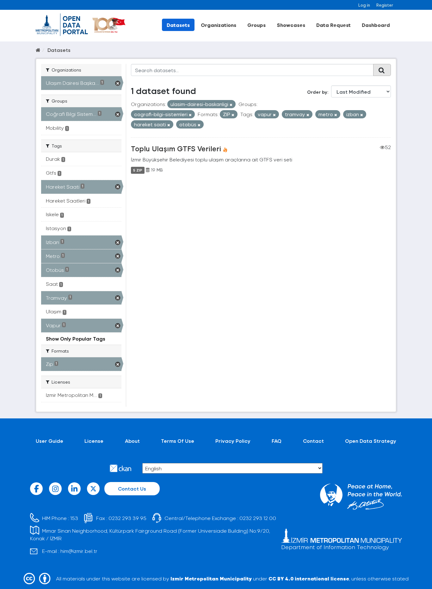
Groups (256, 25)
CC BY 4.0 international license (308, 578)
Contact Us (132, 488)
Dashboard (376, 25)
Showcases (291, 25)
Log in (364, 5)
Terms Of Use (177, 440)
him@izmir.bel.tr (78, 551)
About (132, 440)
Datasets (178, 25)
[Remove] (231, 104)
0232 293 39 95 (127, 518)
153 (74, 518)
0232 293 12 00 (257, 518)
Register (384, 5)
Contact (313, 440)
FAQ (276, 440)
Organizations (218, 25)
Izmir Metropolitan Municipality (211, 578)
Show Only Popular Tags (75, 338)
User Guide (49, 440)
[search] (382, 70)
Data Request (333, 25)
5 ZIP (137, 169)
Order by (317, 92)
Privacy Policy (232, 440)
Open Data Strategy (370, 440)
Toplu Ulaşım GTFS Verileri (176, 148)
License (93, 440)
